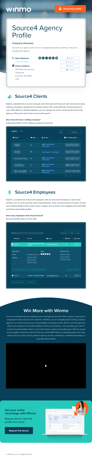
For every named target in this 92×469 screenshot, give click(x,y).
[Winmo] (24, 10)
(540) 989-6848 (21, 61)
